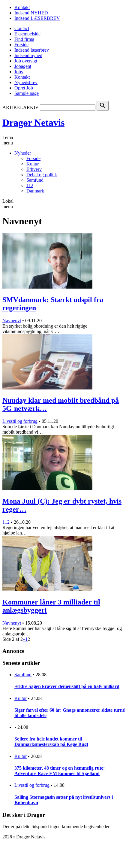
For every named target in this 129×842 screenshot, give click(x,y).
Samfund (35, 180)
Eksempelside (27, 33)
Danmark (35, 190)
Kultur (32, 163)
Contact (21, 28)
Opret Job (23, 87)
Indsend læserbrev (31, 50)
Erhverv (34, 169)
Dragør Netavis (33, 122)
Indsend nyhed (28, 55)
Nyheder (22, 153)
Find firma (24, 39)
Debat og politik (41, 174)
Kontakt (22, 7)
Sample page (26, 93)
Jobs (18, 71)
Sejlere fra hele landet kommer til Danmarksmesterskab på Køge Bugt (51, 741)
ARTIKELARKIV (20, 107)
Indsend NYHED (31, 12)
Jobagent (22, 66)
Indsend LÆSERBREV (37, 18)
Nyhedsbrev (26, 82)
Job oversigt (25, 60)
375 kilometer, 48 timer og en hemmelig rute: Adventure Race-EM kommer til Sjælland (59, 770)
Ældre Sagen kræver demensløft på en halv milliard (66, 686)
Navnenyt (11, 320)
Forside (21, 44)
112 (29, 185)
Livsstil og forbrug (20, 421)
